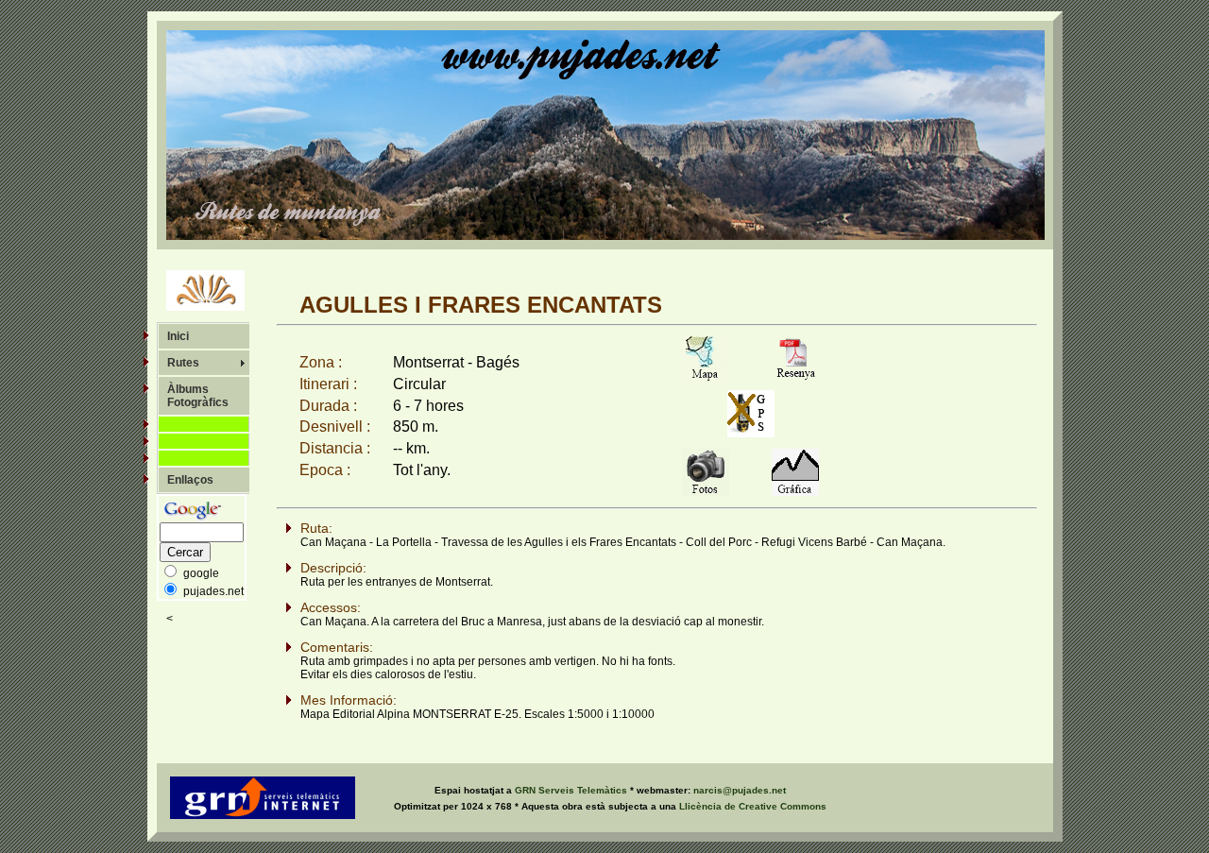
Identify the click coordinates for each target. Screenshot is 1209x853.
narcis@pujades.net (739, 790)
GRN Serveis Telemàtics (572, 790)
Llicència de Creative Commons (752, 806)
